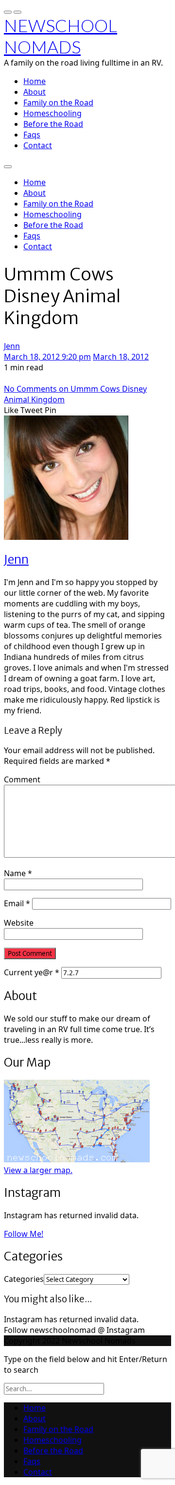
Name (18, 873)
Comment (22, 779)
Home (34, 81)
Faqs (31, 134)
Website (19, 922)
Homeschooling (52, 113)
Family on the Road (58, 102)
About (34, 91)
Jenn (12, 346)
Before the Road (53, 124)
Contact (37, 145)
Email (17, 903)
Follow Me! (23, 1233)
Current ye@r (31, 972)
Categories (24, 1279)
